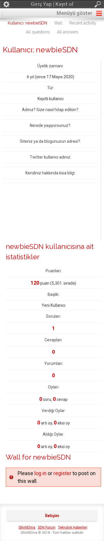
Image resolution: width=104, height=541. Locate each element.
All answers (67, 32)
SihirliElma (26, 527)
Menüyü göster (74, 13)
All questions (38, 32)
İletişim (52, 515)
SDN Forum (46, 527)
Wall (58, 23)
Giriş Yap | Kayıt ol (52, 4)
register (62, 473)
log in (40, 473)
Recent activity (82, 23)
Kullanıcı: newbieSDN (27, 23)
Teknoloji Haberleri (72, 527)
